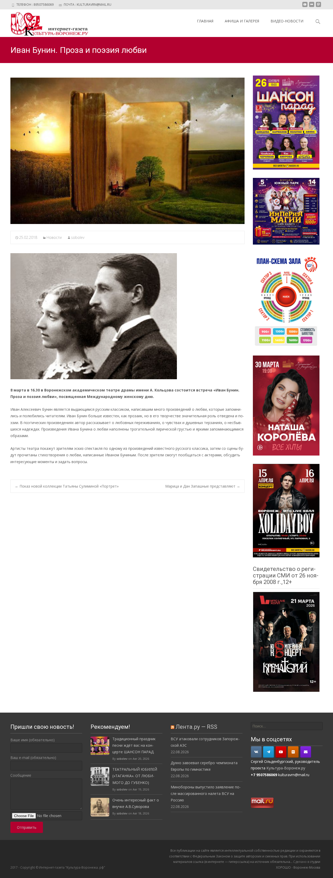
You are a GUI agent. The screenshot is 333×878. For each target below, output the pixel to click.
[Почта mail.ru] (305, 752)
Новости (54, 237)
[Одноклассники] (293, 752)
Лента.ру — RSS (196, 727)
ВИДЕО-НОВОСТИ (287, 20)
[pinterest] (318, 6)
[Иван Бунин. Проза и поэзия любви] (127, 151)
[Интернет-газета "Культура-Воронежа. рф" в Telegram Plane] (268, 752)
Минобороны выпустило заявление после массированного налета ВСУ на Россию (206, 793)
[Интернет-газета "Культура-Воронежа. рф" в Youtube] (281, 752)
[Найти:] (287, 726)
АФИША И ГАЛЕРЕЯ (242, 20)
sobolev (77, 237)
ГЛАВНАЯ (205, 20)
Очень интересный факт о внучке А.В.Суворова (135, 803)
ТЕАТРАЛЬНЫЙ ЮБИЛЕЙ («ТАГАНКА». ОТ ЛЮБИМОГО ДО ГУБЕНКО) (134, 776)
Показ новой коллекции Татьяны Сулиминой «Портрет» (67, 486)
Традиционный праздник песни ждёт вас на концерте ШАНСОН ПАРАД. (134, 745)
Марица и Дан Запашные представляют (202, 486)
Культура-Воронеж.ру (285, 767)
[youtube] (305, 6)
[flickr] (311, 6)
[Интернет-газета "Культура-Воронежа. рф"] (45, 23)
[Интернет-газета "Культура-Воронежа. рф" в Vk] (256, 752)
